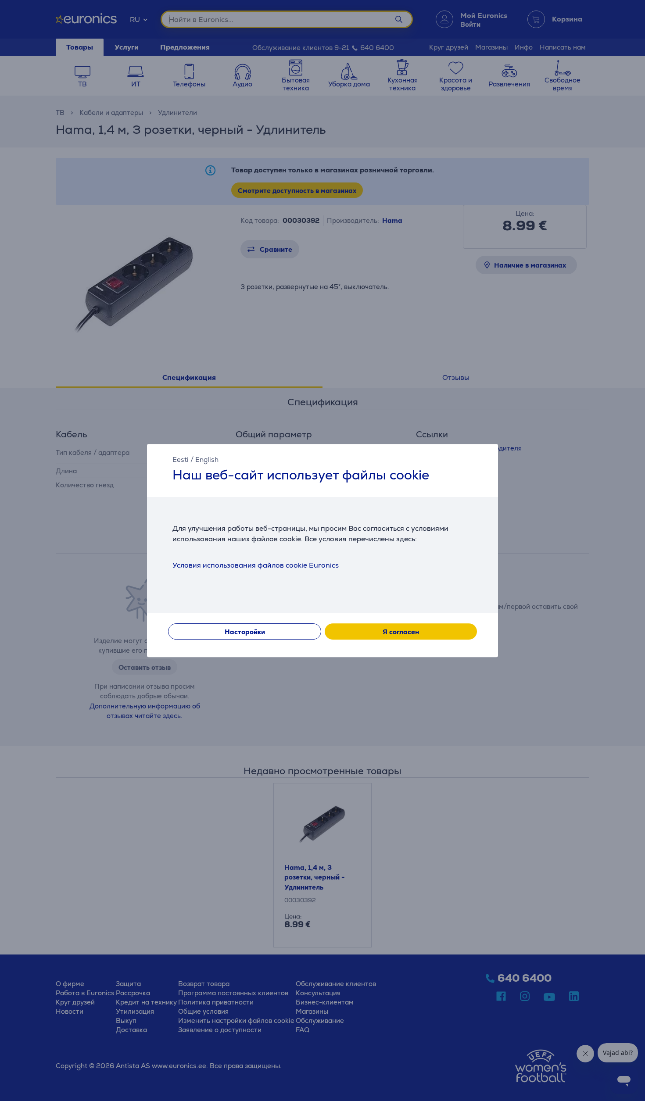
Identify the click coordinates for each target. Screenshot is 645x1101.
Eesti (180, 459)
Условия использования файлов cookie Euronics (255, 565)
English (207, 459)
